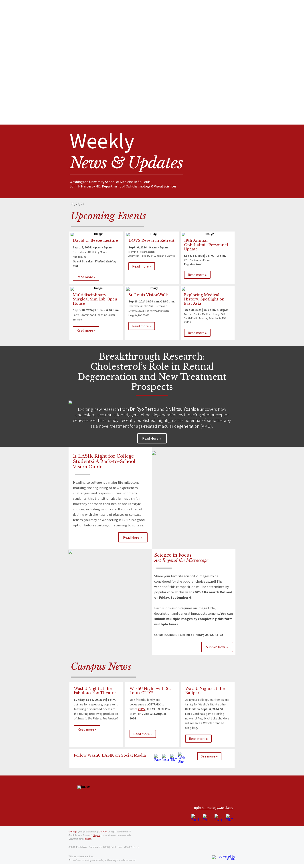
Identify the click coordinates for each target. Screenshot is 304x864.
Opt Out (103, 831)
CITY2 (141, 709)
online (88, 838)
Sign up (97, 835)
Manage (73, 831)
